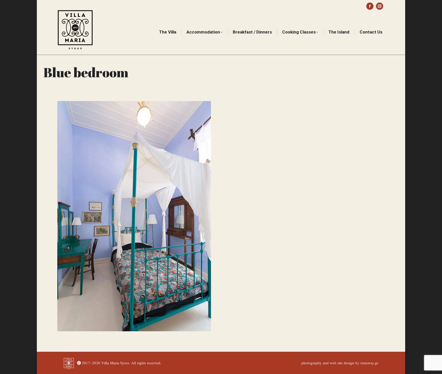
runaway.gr (369, 362)
